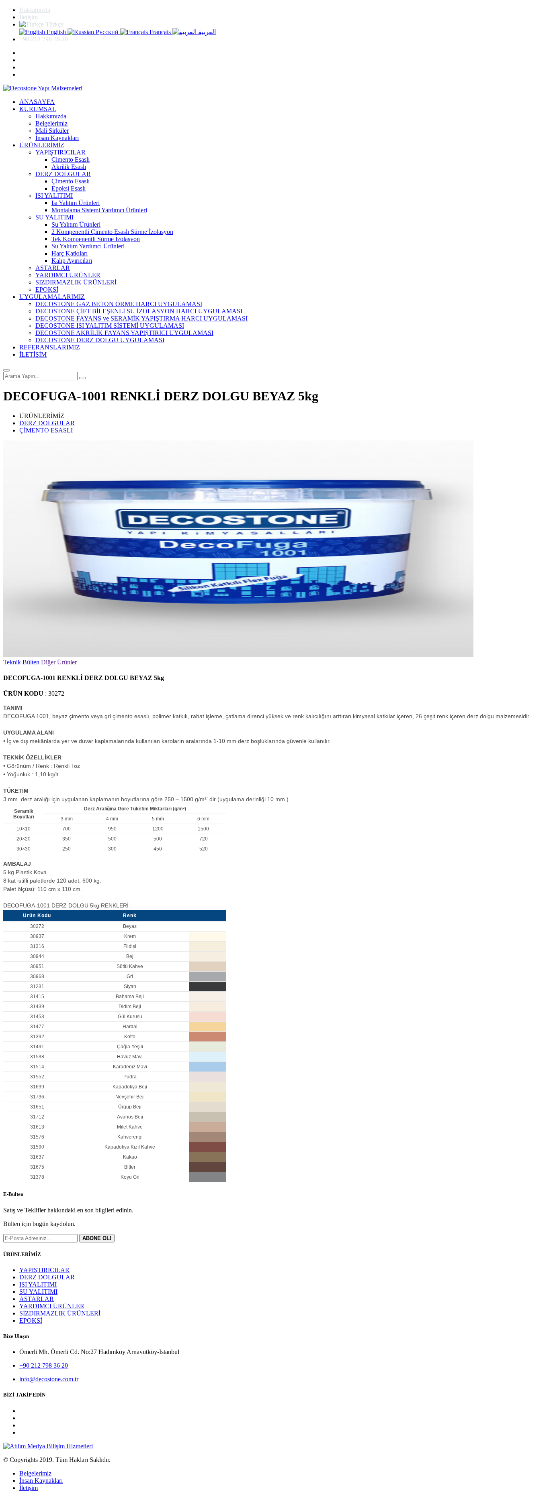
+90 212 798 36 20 (43, 1365)
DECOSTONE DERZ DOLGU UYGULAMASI (99, 340)
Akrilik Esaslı (68, 166)
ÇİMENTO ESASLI (46, 430)
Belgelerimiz (51, 123)
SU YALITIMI (54, 217)
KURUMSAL (37, 109)
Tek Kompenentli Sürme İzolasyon (95, 238)
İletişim (28, 17)
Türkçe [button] (54, 24)
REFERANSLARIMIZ (49, 347)
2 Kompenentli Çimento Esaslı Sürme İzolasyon (112, 231)
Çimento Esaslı (70, 159)
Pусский (107, 31)
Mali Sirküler (52, 130)
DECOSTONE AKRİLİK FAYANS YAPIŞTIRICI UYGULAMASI (124, 332)
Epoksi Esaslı (68, 188)
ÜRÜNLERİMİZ (41, 145)
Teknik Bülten (22, 662)
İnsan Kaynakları (57, 137)
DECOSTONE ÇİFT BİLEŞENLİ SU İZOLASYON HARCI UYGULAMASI (138, 311)
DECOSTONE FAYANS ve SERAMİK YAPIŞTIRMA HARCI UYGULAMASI (141, 318)
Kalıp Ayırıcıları (71, 260)
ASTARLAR (52, 267)
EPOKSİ (46, 289)
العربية (206, 31)
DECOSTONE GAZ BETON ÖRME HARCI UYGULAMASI (118, 303)
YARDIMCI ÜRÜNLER (67, 275)
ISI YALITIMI (54, 195)
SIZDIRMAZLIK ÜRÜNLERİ (76, 282)
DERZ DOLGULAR (63, 174)
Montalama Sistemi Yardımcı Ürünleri (99, 210)
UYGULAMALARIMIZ (52, 296)
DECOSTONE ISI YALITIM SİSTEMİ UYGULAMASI (109, 325)
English (56, 31)
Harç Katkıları (69, 253)
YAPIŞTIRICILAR (60, 152)
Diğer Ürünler (59, 662)
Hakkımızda (34, 9)
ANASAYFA (37, 101)
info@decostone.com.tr (48, 1379)
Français (160, 31)
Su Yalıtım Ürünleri (75, 224)
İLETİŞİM (33, 354)
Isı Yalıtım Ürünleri (75, 202)
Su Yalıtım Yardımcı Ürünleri (88, 246)
